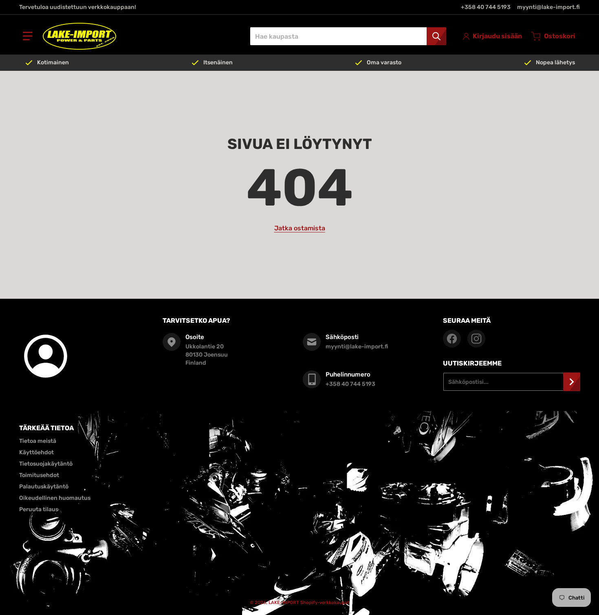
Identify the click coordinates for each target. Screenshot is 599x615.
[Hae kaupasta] (436, 36)
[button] (27, 36)
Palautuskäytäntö (43, 486)
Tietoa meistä (37, 441)
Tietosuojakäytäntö (46, 463)
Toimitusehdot (39, 475)
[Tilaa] (571, 381)
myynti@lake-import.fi (548, 7)
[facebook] (452, 339)
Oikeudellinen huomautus (54, 498)
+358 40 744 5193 (486, 7)
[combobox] (348, 36)
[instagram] (476, 339)
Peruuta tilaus (38, 509)
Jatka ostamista (299, 228)
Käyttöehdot (36, 452)
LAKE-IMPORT (284, 602)
